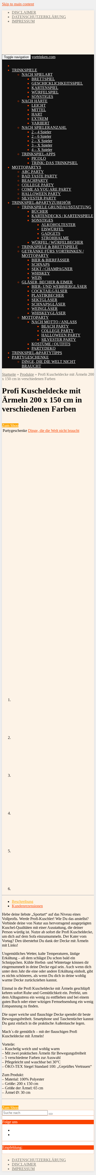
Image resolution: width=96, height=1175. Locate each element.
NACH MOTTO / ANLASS (54, 322)
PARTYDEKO (44, 348)
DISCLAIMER (24, 12)
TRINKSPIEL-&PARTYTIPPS (37, 353)
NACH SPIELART (37, 74)
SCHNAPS (41, 264)
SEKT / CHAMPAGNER (52, 269)
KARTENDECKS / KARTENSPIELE (62, 216)
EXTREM (40, 119)
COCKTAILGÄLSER (49, 291)
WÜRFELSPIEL (45, 92)
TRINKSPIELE (24, 70)
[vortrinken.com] (30, 48)
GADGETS (50, 233)
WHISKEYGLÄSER (49, 313)
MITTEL (39, 110)
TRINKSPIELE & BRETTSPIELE (50, 247)
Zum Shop (10, 425)
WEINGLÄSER (45, 309)
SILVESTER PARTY (39, 198)
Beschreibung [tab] (22, 901)
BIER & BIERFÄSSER (50, 260)
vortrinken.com (43, 57)
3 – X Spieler (42, 145)
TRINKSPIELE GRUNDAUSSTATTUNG (56, 207)
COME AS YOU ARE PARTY (46, 189)
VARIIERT (40, 123)
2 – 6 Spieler (41, 136)
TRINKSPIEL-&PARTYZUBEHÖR (41, 202)
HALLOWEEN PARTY (41, 194)
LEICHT (39, 105)
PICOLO (39, 158)
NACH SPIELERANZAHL (44, 127)
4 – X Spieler (42, 149)
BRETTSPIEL (43, 79)
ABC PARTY (33, 172)
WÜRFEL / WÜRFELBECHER (57, 242)
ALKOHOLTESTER (58, 225)
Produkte (27, 374)
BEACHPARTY (35, 180)
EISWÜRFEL (52, 229)
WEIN (37, 278)
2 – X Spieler (42, 141)
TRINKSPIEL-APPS (38, 154)
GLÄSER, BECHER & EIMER (47, 282)
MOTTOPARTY (35, 317)
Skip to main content (18, 4)
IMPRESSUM (23, 21)
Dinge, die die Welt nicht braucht (53, 430)
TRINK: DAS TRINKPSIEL (55, 163)
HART (37, 114)
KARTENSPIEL (45, 88)
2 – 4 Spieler (41, 132)
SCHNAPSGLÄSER (48, 304)
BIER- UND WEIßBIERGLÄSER (59, 286)
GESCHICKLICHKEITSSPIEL (57, 83)
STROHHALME (55, 238)
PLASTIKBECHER (48, 295)
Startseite (9, 374)
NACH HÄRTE (35, 101)
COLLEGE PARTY (38, 185)
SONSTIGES (42, 96)
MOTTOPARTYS (26, 167)
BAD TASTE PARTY (39, 176)
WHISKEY (41, 273)
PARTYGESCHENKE (30, 357)
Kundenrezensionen (27, 906)
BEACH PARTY (55, 326)
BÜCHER (40, 211)
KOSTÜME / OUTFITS (51, 344)
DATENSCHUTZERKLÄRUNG (39, 17)
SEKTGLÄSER (44, 300)
